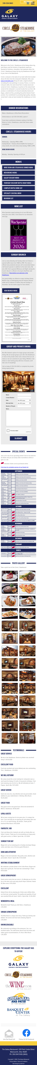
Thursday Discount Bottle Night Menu (17, 182)
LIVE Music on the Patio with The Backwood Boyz (24, 483)
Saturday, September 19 (3, 494)
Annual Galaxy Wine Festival (20, 535)
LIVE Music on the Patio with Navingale (22, 474)
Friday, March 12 (4, 553)
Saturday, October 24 (4, 518)
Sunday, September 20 (3, 497)
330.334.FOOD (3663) (19, 1054)
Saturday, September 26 (3, 503)
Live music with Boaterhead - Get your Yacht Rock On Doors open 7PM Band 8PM (25, 553)
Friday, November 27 (4, 532)
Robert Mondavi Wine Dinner (20, 515)
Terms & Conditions (22, 1061)
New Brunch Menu (10, 172)
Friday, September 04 (4, 480)
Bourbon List (8, 198)
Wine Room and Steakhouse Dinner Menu (18, 167)
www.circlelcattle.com (7, 81)
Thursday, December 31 (3, 541)
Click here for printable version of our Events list (14, 467)
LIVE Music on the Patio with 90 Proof (22, 485)
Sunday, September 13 (3, 489)
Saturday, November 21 (3, 526)
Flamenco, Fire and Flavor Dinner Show (22, 503)
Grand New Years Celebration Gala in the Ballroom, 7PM (25, 541)
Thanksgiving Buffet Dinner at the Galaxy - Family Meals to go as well (25, 529)
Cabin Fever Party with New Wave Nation (22, 547)
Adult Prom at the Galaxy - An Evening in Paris (23, 556)
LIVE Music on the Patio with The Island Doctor (23, 477)
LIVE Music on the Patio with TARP (21, 480)
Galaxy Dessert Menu (11, 177)
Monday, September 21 (3, 500)
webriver (22, 1063)
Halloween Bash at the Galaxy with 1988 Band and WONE (25, 520)
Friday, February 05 (4, 547)
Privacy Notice (13, 1061)
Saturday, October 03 (4, 509)
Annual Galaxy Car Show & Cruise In (21, 488)
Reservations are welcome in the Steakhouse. (15, 274)
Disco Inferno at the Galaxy (20, 532)
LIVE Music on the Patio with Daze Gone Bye (23, 509)
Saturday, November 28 (3, 535)
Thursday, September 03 (3, 477)
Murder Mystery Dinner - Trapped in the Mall (23, 512)
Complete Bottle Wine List (13, 188)
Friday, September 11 (4, 486)
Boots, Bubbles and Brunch (20, 494)
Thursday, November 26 (3, 529)
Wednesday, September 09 (3, 483)
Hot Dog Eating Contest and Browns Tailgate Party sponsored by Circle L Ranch (24, 497)
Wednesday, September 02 (3, 474)
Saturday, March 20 (4, 556)
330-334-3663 (8, 3)
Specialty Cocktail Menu (12, 193)
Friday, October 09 (4, 512)
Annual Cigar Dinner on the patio (21, 500)
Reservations (28, 1)
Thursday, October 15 (4, 515)
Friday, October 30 (4, 520)
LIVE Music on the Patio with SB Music (22, 491)
